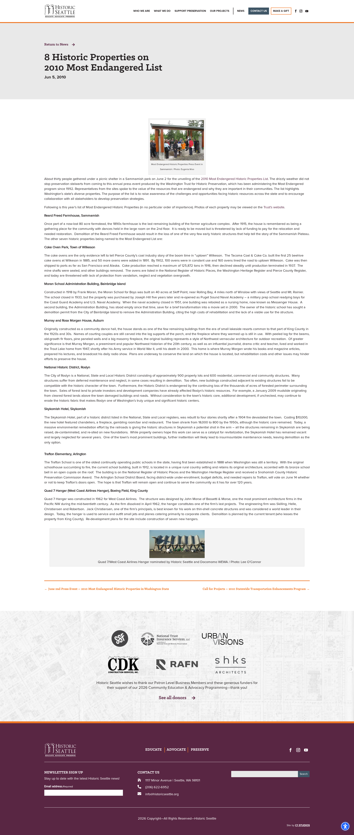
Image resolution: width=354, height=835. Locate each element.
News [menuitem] (240, 11)
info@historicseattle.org (162, 794)
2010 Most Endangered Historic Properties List (234, 179)
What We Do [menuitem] (162, 11)
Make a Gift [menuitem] (281, 11)
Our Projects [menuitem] (219, 11)
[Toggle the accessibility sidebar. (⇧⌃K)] (345, 826)
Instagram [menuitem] (301, 11)
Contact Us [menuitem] (259, 11)
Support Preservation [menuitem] (190, 11)
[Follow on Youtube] (306, 750)
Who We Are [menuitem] (141, 11)
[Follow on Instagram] (298, 750)
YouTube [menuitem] (307, 11)
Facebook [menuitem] (294, 11)
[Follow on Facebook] (290, 750)
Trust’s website (273, 207)
